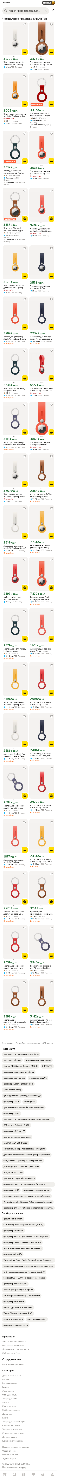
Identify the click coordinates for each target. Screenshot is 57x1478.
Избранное (33, 1474)
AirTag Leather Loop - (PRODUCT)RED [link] (13, 598)
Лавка (23, 1474)
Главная (5, 1474)
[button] (53, 11)
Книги (5, 1418)
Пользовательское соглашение (15, 1447)
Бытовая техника (9, 1383)
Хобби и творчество (11, 1410)
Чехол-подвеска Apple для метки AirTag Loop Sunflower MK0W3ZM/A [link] (14, 286)
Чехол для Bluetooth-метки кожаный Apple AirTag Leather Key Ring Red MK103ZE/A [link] (40, 114)
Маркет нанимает (10, 1455)
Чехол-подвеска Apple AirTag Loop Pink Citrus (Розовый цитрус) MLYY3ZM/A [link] (40, 230)
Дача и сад (7, 1414)
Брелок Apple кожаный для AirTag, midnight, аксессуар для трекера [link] (14, 807)
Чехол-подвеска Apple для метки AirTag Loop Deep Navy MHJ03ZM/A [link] (40, 287)
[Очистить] (45, 10)
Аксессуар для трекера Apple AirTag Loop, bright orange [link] (15, 338)
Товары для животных (12, 1429)
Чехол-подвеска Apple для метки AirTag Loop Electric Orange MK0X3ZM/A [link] (40, 172)
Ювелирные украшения (12, 1441)
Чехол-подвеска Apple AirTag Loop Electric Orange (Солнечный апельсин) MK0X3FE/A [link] (40, 443)
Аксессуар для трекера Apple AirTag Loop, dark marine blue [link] (40, 338)
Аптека (5, 1402)
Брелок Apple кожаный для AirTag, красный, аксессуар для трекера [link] (14, 913)
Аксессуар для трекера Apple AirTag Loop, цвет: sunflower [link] (14, 703)
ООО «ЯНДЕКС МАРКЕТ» (21, 1464)
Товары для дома (10, 1399)
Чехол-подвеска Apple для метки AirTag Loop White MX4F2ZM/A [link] (14, 63)
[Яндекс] (22, 1467)
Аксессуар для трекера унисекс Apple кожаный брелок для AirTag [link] (14, 443)
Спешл (14, 1474)
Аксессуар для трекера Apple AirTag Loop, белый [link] (15, 547)
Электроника (8, 1391)
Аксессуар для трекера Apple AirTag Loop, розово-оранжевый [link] (40, 650)
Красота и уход (9, 1406)
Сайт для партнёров (11, 1353)
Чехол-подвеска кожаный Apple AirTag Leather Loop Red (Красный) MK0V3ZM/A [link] (41, 389)
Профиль (52, 1474)
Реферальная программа (13, 1364)
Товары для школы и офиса (14, 1422)
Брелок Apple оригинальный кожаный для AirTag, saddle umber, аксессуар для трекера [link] (41, 913)
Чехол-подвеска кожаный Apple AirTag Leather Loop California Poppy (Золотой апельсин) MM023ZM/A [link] (15, 115)
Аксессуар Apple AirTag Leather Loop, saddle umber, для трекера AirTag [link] (41, 495)
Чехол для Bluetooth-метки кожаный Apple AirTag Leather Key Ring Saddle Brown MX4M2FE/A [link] (15, 229)
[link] (21, 1054)
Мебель (5, 1379)
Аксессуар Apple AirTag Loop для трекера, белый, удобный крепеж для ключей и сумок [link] (15, 755)
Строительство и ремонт (13, 1433)
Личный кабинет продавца (14, 1342)
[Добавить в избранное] (24, 24)
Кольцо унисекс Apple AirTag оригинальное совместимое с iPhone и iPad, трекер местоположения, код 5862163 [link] (40, 598)
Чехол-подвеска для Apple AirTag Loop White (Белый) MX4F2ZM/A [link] (14, 495)
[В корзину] (24, 52)
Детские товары (9, 1437)
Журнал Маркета (10, 1458)
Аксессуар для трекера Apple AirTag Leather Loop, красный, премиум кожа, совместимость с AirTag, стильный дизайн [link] (41, 703)
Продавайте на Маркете (13, 1345)
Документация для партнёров (15, 1349)
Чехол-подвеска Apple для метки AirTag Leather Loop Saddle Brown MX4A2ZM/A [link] (41, 63)
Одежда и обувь (9, 1395)
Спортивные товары (11, 1425)
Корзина (43, 1474)
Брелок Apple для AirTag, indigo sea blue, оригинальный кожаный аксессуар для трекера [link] (15, 389)
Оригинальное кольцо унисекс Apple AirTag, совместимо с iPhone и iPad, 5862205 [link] (40, 546)
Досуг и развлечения (11, 1375)
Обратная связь (9, 1451)
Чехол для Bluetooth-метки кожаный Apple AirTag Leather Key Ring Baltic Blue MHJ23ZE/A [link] (14, 172)
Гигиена (6, 1387)
